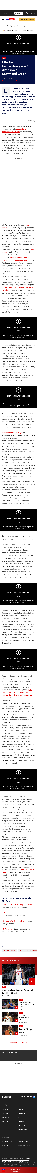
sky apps (21, 1113)
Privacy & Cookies (14, 1160)
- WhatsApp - (7, 913)
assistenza (10, 1163)
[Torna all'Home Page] (10, 19)
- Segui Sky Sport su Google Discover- (17, 905)
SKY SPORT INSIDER (27, 19)
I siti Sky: (4, 1105)
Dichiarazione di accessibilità (24, 1146)
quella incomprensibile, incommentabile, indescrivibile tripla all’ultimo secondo (17, 692)
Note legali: (5, 1137)
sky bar (21, 1121)
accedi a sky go (26, 1097)
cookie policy (23, 1142)
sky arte (5, 1121)
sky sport (5, 1109)
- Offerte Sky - (8, 929)
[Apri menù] (3, 19)
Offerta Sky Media (8, 1151)
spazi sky (21, 1125)
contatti (16, 1163)
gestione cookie (8, 1142)
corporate (22, 1151)
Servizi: (20, 1105)
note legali (6, 1146)
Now (20, 1117)
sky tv (20, 1109)
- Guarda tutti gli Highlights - (13, 921)
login (33, 13)
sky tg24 (5, 1113)
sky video (5, 1117)
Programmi (22, 1129)
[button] (15, 1170)
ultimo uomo (9, 950)
